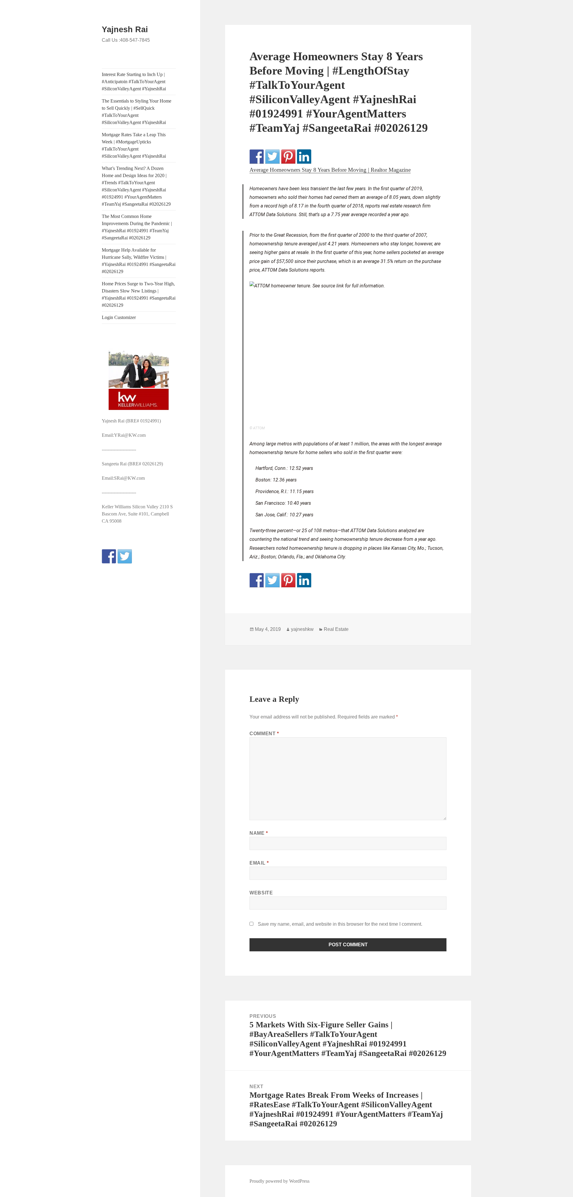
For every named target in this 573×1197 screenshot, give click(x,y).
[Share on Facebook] (256, 156)
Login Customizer (119, 317)
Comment (264, 733)
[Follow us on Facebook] (109, 556)
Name (258, 833)
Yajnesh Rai (125, 29)
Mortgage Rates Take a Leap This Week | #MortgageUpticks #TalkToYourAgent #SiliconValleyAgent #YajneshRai (134, 145)
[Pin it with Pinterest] (288, 156)
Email (259, 862)
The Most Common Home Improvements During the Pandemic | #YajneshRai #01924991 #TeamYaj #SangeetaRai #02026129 (137, 227)
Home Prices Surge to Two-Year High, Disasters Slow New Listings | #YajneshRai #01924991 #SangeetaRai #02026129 (138, 294)
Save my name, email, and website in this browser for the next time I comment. (340, 924)
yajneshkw (302, 629)
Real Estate (336, 629)
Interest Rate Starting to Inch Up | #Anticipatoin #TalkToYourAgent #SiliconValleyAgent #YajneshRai (134, 81)
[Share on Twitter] (272, 156)
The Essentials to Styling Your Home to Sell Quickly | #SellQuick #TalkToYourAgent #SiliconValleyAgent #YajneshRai (136, 111)
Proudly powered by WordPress (279, 1181)
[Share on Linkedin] (304, 156)
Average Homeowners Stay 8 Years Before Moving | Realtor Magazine (330, 170)
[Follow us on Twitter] (125, 556)
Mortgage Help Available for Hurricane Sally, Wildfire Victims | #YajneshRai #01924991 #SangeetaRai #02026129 (138, 260)
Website (261, 892)
